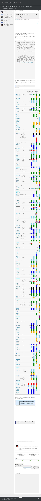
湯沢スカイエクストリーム (18, 195)
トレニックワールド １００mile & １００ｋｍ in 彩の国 (17, 159)
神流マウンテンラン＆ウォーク (18, 370)
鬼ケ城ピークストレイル (18, 121)
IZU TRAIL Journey (17, 390)
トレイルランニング (12, 6)
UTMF (22, 10)
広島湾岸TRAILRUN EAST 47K (17, 118)
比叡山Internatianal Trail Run (17, 149)
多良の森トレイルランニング (18, 111)
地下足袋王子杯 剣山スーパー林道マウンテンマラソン (18, 164)
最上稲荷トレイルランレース (18, 131)
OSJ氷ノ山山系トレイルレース (18, 349)
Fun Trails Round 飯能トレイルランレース (18, 192)
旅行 (23, 6)
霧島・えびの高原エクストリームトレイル (18, 234)
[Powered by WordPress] (4, 499)
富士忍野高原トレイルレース (18, 183)
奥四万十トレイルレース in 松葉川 (18, 156)
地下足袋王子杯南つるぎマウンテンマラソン (18, 365)
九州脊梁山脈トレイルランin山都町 (18, 314)
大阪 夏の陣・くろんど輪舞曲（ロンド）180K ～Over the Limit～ (18, 247)
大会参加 (20, 6)
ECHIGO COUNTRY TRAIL (17, 200)
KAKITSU (17, 242)
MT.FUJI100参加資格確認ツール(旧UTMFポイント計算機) (9, 8)
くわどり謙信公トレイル (18, 332)
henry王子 (17, 19)
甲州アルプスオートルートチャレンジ (18, 376)
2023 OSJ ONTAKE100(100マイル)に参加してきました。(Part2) (19, 465)
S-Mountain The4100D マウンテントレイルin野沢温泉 (18, 231)
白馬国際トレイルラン (18, 274)
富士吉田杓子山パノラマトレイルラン (18, 381)
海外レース (3, 6)
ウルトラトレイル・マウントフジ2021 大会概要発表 (25, 62)
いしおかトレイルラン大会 (18, 144)
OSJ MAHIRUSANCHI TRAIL (18, 253)
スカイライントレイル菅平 (18, 189)
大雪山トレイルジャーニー (18, 237)
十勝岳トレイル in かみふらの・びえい (18, 257)
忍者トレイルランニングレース (18, 357)
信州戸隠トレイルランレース (18, 278)
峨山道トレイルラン (18, 347)
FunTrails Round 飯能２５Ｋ (18, 368)
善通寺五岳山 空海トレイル (18, 106)
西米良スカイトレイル (18, 353)
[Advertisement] (25, 27)
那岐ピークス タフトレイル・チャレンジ (18, 181)
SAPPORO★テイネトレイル (17, 187)
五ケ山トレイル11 (18, 311)
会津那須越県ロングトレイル (18, 286)
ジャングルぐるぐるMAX (18, 213)
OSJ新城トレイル (18, 108)
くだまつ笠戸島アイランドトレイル (18, 99)
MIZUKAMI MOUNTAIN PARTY (17, 269)
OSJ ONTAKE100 (17, 227)
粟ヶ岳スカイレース (18, 304)
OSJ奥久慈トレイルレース (18, 178)
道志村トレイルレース (18, 153)
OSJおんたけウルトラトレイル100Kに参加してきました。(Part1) (35, 467)
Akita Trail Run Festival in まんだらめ (18, 339)
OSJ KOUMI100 (18, 325)
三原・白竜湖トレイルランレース (18, 284)
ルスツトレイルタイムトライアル (18, 300)
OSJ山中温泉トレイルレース (18, 344)
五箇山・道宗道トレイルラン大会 (18, 322)
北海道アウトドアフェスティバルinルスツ (18, 297)
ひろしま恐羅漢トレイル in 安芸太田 (18, 168)
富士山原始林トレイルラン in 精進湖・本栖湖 (18, 342)
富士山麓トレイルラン (18, 316)
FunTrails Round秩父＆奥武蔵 (17, 384)
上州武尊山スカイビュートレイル (18, 289)
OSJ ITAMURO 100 (17, 244)
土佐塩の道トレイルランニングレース (18, 319)
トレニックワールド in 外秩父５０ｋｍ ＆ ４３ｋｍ (18, 225)
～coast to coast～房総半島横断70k (17, 392)
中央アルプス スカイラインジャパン (18, 220)
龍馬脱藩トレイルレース (18, 351)
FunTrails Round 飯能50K (17, 129)
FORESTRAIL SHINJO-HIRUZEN (17, 309)
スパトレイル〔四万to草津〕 (18, 203)
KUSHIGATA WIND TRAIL (17, 173)
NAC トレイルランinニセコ (18, 276)
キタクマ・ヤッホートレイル (18, 334)
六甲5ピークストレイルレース (17, 175)
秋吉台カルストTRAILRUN (18, 330)
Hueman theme (10, 499)
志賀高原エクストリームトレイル (18, 337)
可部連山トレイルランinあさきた (18, 360)
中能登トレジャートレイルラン (18, 362)
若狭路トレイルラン (18, 302)
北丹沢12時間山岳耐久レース (18, 217)
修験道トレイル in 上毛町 (18, 387)
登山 (16, 6)
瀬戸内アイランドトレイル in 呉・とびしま (18, 123)
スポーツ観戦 (27, 6)
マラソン (7, 6)
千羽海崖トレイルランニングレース (18, 95)
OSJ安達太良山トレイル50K (18, 272)
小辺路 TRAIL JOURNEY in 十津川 (18, 327)
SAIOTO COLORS (17, 355)
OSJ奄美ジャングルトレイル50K (18, 102)
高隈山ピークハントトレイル (18, 104)
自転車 (31, 6)
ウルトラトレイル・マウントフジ (18, 134)
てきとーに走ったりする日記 (12, 3)
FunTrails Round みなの (18, 198)
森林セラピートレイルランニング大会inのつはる (18, 115)
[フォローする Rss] (38, 498)
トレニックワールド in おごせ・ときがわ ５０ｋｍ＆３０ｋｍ (18, 265)
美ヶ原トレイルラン (18, 206)
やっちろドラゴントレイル (18, 250)
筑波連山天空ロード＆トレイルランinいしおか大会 (18, 261)
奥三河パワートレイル (18, 146)
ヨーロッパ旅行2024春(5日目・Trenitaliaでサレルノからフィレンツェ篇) (8, 17)
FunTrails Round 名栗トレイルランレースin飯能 (18, 126)
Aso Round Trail (17, 151)
